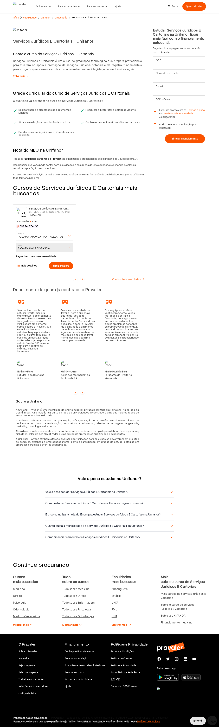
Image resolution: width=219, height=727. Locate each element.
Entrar (175, 6)
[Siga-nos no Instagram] (177, 659)
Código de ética (27, 693)
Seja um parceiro (28, 665)
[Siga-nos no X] (168, 659)
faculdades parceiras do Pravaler (42, 158)
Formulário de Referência (125, 672)
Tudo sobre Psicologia (76, 609)
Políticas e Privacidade (123, 665)
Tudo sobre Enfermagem (78, 602)
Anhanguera (120, 589)
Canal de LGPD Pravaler (124, 686)
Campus (21, 234)
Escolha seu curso (75, 672)
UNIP (115, 602)
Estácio (116, 596)
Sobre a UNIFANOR (173, 615)
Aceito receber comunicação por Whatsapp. (177, 126)
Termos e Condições (122, 651)
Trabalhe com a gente (30, 679)
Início (16, 17)
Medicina (19, 589)
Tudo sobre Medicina (75, 589)
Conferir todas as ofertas (126, 279)
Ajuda (117, 6)
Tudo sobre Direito (74, 596)
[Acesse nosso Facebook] (159, 659)
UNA (114, 616)
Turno (20, 245)
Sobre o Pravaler (27, 651)
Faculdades (30, 17)
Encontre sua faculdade (78, 679)
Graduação (61, 17)
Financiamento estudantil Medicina (85, 665)
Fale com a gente (28, 672)
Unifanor (45, 17)
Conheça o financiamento (79, 651)
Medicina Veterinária (26, 616)
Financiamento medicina (176, 622)
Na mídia (23, 658)
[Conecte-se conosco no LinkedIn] (185, 659)
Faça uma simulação (76, 658)
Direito (17, 596)
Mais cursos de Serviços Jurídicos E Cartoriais (183, 596)
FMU (115, 609)
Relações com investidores (33, 686)
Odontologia (21, 609)
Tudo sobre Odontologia (78, 616)
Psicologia (19, 602)
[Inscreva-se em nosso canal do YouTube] (194, 659)
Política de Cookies (121, 658)
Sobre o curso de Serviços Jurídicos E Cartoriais (177, 607)
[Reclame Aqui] (174, 693)
